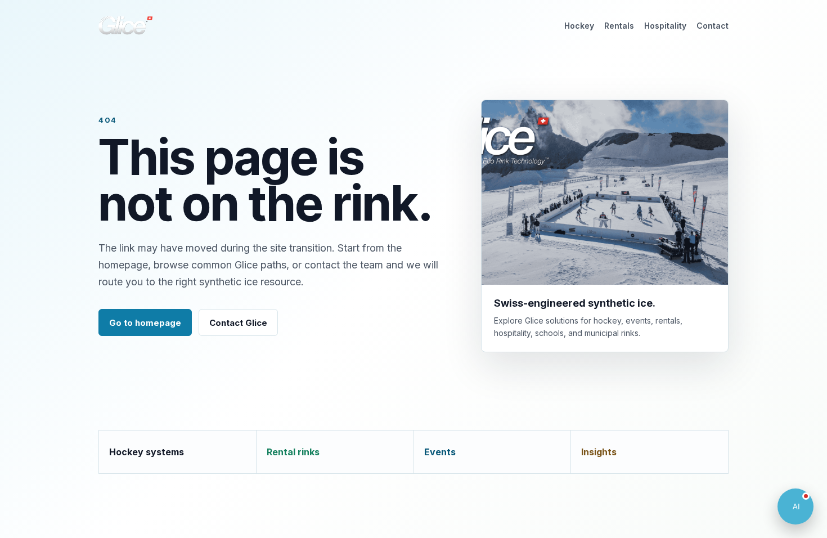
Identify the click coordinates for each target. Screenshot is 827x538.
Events (440, 452)
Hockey (579, 25)
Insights (599, 452)
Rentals (619, 25)
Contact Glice (238, 322)
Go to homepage (145, 322)
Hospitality (665, 25)
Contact (712, 25)
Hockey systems (146, 452)
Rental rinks (293, 452)
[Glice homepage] (125, 25)
